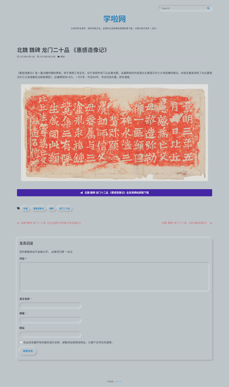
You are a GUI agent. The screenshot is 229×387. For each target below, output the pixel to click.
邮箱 (23, 313)
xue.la (119, 381)
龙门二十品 (64, 208)
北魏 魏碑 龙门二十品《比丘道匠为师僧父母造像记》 (51, 222)
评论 (23, 258)
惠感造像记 (38, 208)
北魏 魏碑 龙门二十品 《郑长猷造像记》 (185, 222)
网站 (22, 327)
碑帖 (63, 56)
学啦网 (114, 18)
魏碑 (52, 208)
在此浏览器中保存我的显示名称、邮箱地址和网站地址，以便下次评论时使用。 (68, 342)
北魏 (25, 208)
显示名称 (25, 298)
